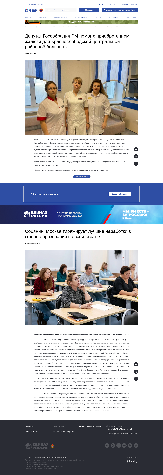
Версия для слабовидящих (129, 4)
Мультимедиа (113, 17)
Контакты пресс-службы (63, 432)
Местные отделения (81, 17)
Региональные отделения (90, 426)
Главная (27, 27)
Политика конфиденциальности (36, 464)
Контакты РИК (32, 432)
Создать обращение (119, 194)
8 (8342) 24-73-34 (119, 429)
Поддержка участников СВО (81, 22)
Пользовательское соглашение (35, 462)
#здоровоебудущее (82, 176)
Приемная (98, 17)
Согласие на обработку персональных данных (40, 468)
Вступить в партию (131, 17)
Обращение (89, 10)
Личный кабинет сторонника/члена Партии (120, 10)
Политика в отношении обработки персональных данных (44, 466)
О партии (28, 17)
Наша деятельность (60, 17)
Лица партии (42, 17)
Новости (49, 27)
